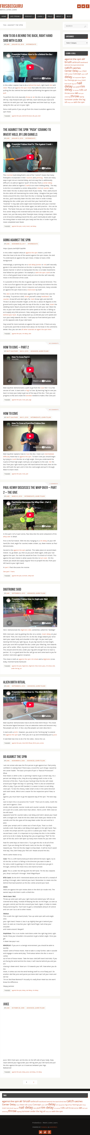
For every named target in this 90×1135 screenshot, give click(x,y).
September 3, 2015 (18, 593)
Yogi (27, 390)
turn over (43, 558)
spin (82, 93)
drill (74, 77)
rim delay (25, 333)
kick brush (68, 84)
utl (21, 668)
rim (45, 265)
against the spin (17, 116)
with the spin (40, 272)
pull (4, 93)
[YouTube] (79, 6)
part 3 (7, 567)
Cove (42, 388)
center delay (47, 183)
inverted (9, 175)
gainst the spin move (23, 88)
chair (80, 71)
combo (70, 74)
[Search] (85, 26)
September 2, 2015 (18, 686)
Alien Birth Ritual (14, 682)
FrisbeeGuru (11, 6)
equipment (78, 77)
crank (24, 226)
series (42, 743)
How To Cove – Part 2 (16, 347)
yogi (30, 400)
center (38, 265)
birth (16, 732)
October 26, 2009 (18, 1008)
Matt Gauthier (12, 351)
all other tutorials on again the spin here (36, 329)
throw (28, 97)
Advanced (34, 351)
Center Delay (71, 70)
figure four (68, 1105)
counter (46, 188)
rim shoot (34, 659)
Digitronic (25, 666)
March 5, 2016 (17, 496)
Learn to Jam (44, 351)
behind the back (34, 85)
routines (29, 178)
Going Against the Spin (17, 240)
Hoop (79, 80)
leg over (74, 84)
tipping (81, 97)
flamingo (71, 80)
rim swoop (76, 90)
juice (55, 735)
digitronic (46, 659)
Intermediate (31, 44)
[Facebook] (87, 6)
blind (79, 65)
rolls (81, 89)
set (33, 97)
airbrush (76, 62)
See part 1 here (8, 571)
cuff (86, 74)
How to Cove (10, 413)
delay (23, 990)
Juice (38, 743)
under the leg (15, 668)
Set (50, 462)
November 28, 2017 (19, 244)
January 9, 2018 (17, 138)
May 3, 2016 (24, 417)
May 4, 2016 (24, 351)
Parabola (44, 1127)
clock (5, 88)
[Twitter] (83, 6)
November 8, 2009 (18, 760)
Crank (27, 185)
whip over (6, 537)
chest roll (23, 1104)
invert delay (46, 634)
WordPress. (53, 1127)
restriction (31, 290)
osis (74, 87)
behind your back (9, 315)
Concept (77, 73)
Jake (8, 44)
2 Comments (54, 483)
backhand (45, 296)
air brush (25, 1101)
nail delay (33, 226)
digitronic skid (26, 630)
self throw (69, 1108)
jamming (39, 178)
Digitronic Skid (12, 589)
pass (43, 666)
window (29, 396)
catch (68, 68)
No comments (53, 343)
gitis (76, 80)
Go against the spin (15, 757)
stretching (67, 97)
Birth (34, 743)
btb (33, 116)
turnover (24, 576)
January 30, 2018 (18, 44)
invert (28, 226)
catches (77, 67)
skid (50, 85)
